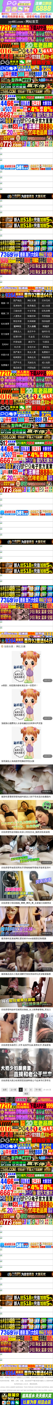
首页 (5, 1090)
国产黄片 (17, 352)
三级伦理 (17, 311)
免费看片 (5, 365)
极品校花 (17, 368)
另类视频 (46, 316)
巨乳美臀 (46, 311)
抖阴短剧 (32, 368)
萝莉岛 (46, 347)
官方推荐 (5, 334)
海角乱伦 (32, 357)
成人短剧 (46, 362)
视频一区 (5, 303)
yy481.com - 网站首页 (23, 21)
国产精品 (17, 300)
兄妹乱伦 (32, 362)
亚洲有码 (17, 306)
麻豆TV (31, 342)
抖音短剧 (17, 342)
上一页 (13, 1090)
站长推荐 (5, 324)
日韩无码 (46, 368)
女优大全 (32, 347)
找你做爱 (46, 321)
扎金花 (32, 337)
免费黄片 (46, 352)
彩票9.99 (17, 337)
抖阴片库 (5, 355)
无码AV (5, 344)
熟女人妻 (32, 352)
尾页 (26, 1094)
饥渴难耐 (32, 321)
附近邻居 (17, 321)
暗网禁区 (17, 357)
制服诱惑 (46, 357)
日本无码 (46, 300)
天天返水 (46, 337)
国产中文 (17, 362)
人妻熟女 (17, 316)
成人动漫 (46, 306)
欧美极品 (32, 306)
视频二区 (5, 313)
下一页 (38, 1090)
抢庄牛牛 (32, 331)
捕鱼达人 (17, 331)
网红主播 (32, 300)
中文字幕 (32, 311)
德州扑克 (46, 331)
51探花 (46, 342)
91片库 (17, 347)
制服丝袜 (32, 316)
